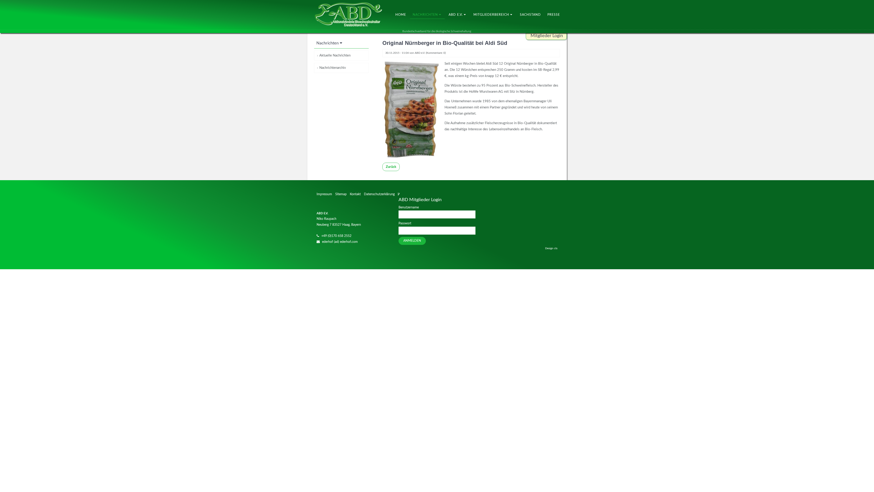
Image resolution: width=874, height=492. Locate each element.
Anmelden (412, 240)
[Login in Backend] (399, 194)
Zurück (391, 167)
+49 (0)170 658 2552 (336, 236)
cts (555, 248)
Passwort (405, 223)
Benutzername (409, 207)
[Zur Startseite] (348, 15)
